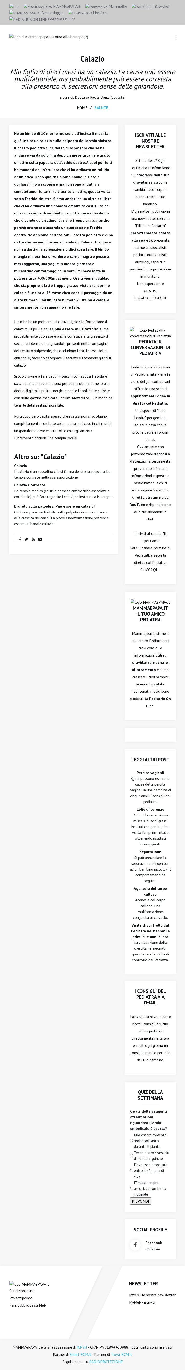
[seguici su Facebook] (135, 1245)
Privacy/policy (20, 1297)
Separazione (150, 851)
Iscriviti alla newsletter (149, 1016)
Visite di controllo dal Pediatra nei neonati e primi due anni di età (150, 931)
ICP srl (82, 1347)
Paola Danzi (100, 97)
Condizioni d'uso (22, 1290)
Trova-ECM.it (121, 1354)
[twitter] (26, 539)
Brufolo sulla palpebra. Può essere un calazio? (54, 506)
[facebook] (20, 539)
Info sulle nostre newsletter (152, 1295)
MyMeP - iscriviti (142, 1302)
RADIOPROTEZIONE (106, 1361)
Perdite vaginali (150, 772)
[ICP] (14, 6)
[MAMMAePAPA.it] (29, 1283)
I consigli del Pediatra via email (150, 997)
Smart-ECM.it (80, 1354)
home (82, 107)
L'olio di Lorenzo (150, 809)
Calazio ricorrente (29, 485)
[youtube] (33, 539)
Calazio (92, 59)
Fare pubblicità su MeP (27, 1305)
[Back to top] (174, 1359)
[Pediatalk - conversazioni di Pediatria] (150, 332)
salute (101, 107)
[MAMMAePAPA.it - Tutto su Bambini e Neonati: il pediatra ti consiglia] (48, 36)
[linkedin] (40, 539)
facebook (153, 1242)
